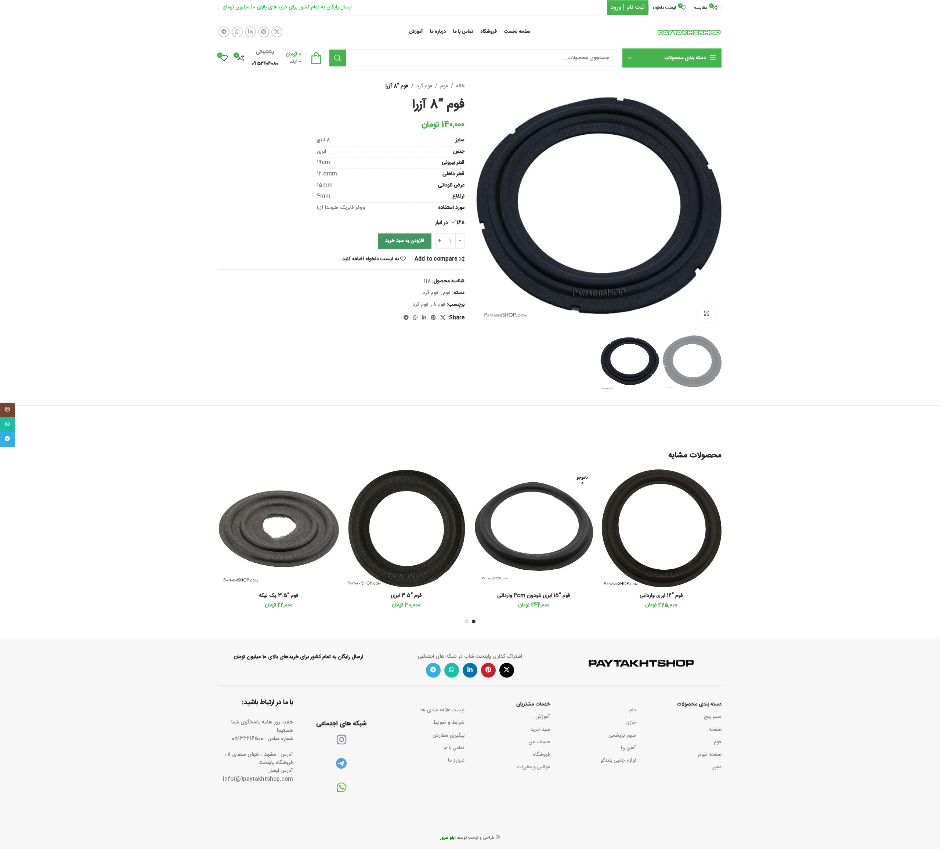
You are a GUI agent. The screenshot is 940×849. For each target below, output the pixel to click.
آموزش (542, 716)
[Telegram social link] (223, 31)
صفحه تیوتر (710, 754)
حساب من (539, 742)
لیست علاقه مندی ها (442, 710)
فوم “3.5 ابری (406, 595)
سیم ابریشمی (622, 735)
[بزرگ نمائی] (707, 313)
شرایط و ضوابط (448, 722)
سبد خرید (540, 729)
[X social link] (276, 31)
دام (632, 710)
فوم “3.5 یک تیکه (279, 595)
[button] (474, 621)
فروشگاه (541, 754)
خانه (460, 86)
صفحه (715, 729)
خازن (630, 722)
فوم (444, 86)
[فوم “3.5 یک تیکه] (278, 529)
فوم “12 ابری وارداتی (661, 595)
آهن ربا (628, 748)
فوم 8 (439, 304)
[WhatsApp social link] (237, 31)
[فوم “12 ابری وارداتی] (661, 529)
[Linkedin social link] (250, 31)
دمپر (717, 767)
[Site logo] (689, 32)
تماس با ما (454, 748)
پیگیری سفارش (448, 735)
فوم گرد (424, 86)
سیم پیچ (713, 716)
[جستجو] (337, 58)
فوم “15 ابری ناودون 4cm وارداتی (533, 595)
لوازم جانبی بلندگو (618, 760)
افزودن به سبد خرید (404, 241)
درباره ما (456, 760)
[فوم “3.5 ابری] (406, 529)
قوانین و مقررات (533, 767)
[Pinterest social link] (263, 31)
